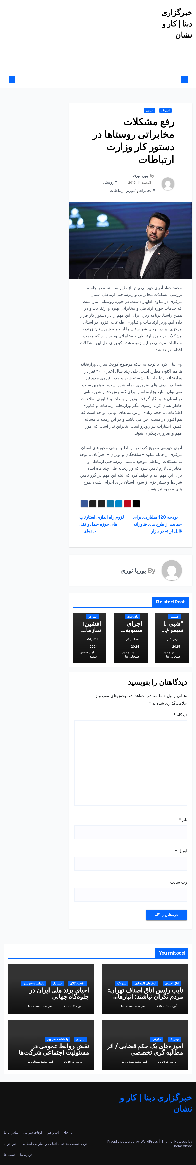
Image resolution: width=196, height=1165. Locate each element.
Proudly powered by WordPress (133, 1141)
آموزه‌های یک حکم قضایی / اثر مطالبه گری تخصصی (145, 1049)
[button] (16, 79)
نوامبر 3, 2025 (167, 1061)
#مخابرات (146, 190)
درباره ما (26, 1154)
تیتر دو (92, 616)
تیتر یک (121, 983)
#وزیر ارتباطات (122, 190)
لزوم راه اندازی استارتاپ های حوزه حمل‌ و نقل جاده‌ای (101, 524)
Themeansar (182, 1146)
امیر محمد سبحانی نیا (171, 654)
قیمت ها (10, 1154)
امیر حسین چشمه (88, 654)
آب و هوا (53, 1132)
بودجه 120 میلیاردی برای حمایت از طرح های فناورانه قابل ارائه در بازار (157, 524)
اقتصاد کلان (77, 983)
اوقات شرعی (32, 1132)
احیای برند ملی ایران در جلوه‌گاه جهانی (59, 993)
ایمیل (181, 850)
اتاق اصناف (172, 983)
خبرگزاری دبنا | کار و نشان (176, 24)
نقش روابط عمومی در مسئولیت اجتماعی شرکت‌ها (54, 1049)
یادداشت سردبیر (33, 983)
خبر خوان (10, 1144)
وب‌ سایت (178, 882)
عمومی (149, 110)
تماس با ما (11, 1132)
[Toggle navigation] (100, 79)
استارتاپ (165, 110)
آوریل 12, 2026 (167, 1006)
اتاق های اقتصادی (145, 983)
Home (68, 1132)
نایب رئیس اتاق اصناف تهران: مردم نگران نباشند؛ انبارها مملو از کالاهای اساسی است (145, 996)
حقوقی (156, 1039)
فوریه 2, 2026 (73, 1006)
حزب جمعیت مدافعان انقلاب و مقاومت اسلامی (55, 1144)
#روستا (110, 182)
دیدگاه (180, 714)
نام (183, 819)
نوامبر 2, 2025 (73, 1061)
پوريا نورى (140, 175)
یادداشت (132, 616)
